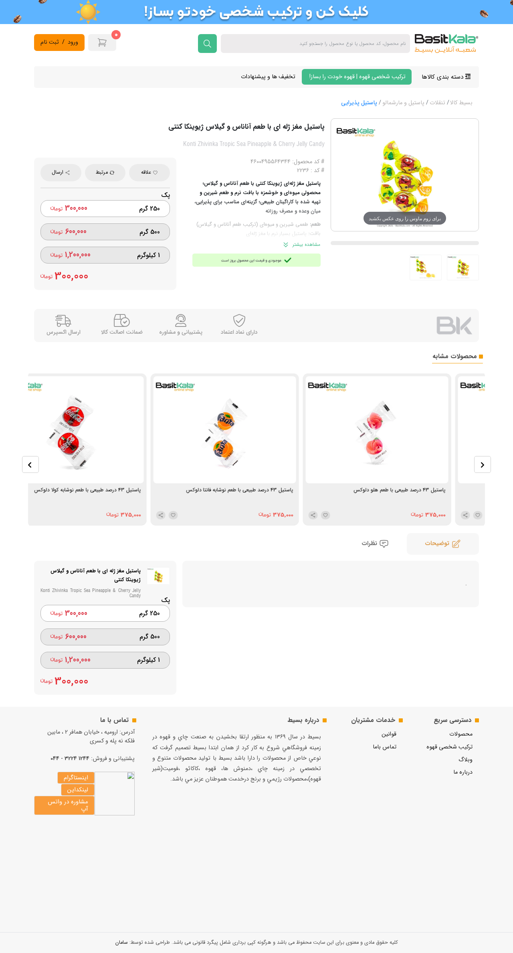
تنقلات (437, 102)
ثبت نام (49, 42)
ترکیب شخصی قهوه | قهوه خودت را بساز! (357, 76)
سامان (121, 943)
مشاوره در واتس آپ (68, 805)
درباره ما (463, 772)
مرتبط (102, 172)
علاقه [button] (147, 172)
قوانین (389, 734)
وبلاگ (465, 759)
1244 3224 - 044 (69, 758)
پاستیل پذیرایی (359, 102)
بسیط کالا (461, 102)
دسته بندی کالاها (443, 77)
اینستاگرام (76, 778)
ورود (73, 42)
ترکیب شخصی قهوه (449, 747)
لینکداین (77, 790)
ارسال (58, 172)
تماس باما (384, 747)
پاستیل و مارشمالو (403, 102)
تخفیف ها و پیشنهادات (268, 76)
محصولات (461, 734)
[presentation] (30, 464)
